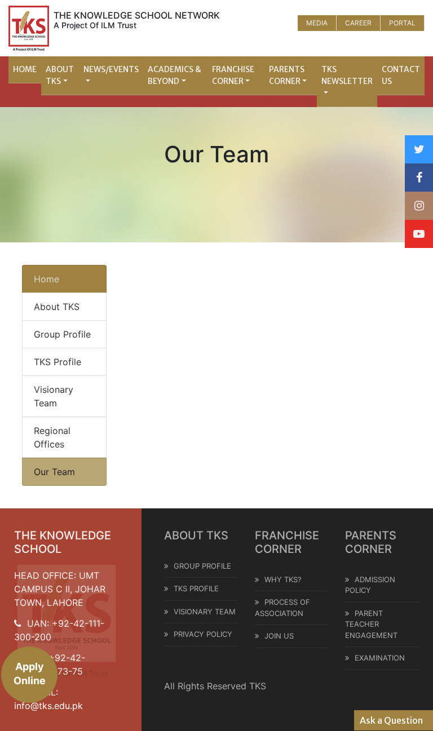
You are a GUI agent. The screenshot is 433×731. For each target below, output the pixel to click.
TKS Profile (57, 361)
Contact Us (401, 75)
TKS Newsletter (347, 75)
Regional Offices (52, 437)
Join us (279, 635)
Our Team (54, 471)
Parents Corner (286, 75)
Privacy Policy (203, 634)
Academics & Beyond (174, 75)
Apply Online (30, 673)
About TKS (60, 75)
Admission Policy (370, 585)
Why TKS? (283, 579)
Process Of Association (282, 607)
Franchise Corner (233, 75)
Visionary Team (53, 396)
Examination (380, 657)
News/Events (111, 69)
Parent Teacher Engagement (371, 624)
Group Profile (62, 334)
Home (25, 69)
